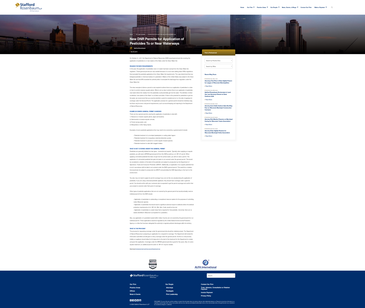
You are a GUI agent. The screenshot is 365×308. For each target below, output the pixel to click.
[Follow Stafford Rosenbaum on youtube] (140, 300)
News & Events (135, 294)
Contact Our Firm (306, 7)
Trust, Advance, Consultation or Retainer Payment (215, 288)
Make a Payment (320, 7)
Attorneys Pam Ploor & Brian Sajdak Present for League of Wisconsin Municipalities (218, 82)
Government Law (171, 34)
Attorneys (169, 287)
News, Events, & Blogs (289, 7)
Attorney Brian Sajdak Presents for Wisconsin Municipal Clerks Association (217, 132)
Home (242, 7)
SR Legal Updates (140, 34)
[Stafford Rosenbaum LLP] (42, 7)
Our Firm (250, 7)
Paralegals (169, 291)
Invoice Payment (207, 292)
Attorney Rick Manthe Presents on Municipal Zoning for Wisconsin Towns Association (218, 120)
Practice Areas (261, 7)
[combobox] (331, 8)
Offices (132, 291)
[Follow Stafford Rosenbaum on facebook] (133, 300)
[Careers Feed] (131, 300)
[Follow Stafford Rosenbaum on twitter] (135, 300)
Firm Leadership (172, 294)
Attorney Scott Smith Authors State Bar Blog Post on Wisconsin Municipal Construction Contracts (218, 108)
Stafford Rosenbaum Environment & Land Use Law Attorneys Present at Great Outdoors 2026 (218, 94)
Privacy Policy (206, 296)
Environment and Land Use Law (156, 34)
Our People (274, 7)
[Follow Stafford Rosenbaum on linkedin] (138, 300)
